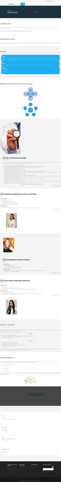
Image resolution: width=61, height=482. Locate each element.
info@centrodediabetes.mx (21, 332)
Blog (42, 4)
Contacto (50, 4)
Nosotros (22, 4)
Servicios (34, 4)
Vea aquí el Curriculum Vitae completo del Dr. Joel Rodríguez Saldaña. (31, 184)
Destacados (32, 467)
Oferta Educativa (28, 4)
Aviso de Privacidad (12, 478)
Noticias (39, 4)
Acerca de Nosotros (33, 466)
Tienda (45, 4)
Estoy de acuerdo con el (48, 472)
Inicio (19, 4)
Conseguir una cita (36, 394)
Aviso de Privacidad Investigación (21, 478)
